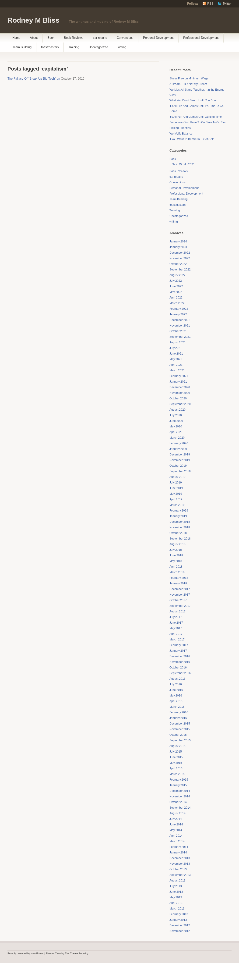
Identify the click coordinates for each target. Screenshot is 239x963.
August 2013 (177, 880)
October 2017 (178, 600)
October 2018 (178, 533)
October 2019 (178, 465)
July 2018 (175, 549)
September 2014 (180, 807)
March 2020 (177, 437)
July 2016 (175, 684)
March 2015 (177, 774)
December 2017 (179, 589)
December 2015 (179, 723)
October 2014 (178, 802)
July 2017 (175, 617)
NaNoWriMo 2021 (183, 164)
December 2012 (179, 925)
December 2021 (179, 320)
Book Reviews (73, 37)
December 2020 (179, 387)
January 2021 (178, 381)
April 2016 (176, 701)
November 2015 (179, 729)
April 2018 (176, 566)
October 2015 (178, 734)
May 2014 (175, 830)
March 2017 (177, 639)
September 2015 (180, 740)
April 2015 (176, 768)
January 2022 (178, 314)
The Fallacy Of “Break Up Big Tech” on (33, 78)
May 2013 (175, 897)
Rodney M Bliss (33, 20)
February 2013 (178, 914)
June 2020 (176, 421)
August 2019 (177, 477)
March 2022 (177, 303)
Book (50, 37)
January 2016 (178, 718)
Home (16, 37)
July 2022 (175, 280)
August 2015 (177, 746)
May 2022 (175, 292)
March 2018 (177, 572)
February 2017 (178, 645)
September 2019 (180, 471)
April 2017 (176, 634)
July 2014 (175, 819)
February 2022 (178, 308)
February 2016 (178, 712)
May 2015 (175, 762)
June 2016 (176, 690)
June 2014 (176, 824)
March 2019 (177, 505)
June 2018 (176, 555)
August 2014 (177, 813)
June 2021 (176, 353)
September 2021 (180, 336)
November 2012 (179, 931)
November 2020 (179, 392)
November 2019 (179, 460)
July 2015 (175, 751)
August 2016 (177, 678)
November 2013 (179, 863)
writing (122, 47)
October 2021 (178, 331)
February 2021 (178, 376)
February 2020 (178, 443)
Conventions (125, 37)
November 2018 (179, 527)
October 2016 (178, 667)
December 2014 (179, 790)
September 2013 (180, 875)
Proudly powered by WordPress (25, 953)
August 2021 (177, 342)
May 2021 (175, 359)
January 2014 (178, 852)
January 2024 (178, 241)
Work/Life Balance (181, 133)
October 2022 (178, 264)
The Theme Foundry (76, 953)
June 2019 (176, 488)
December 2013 (179, 858)
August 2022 (177, 275)
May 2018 (175, 561)
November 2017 (179, 594)
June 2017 (176, 622)
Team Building (22, 47)
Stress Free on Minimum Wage (188, 78)
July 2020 (175, 415)
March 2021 (177, 370)
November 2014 (179, 796)
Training (73, 47)
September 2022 (180, 269)
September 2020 (180, 404)
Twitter (227, 3)
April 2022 (176, 297)
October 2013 (178, 869)
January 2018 (178, 583)
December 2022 (179, 252)
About (34, 37)
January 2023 (178, 247)
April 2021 (176, 364)
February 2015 (178, 779)
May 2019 (175, 493)
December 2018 (179, 521)
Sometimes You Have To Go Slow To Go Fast (197, 122)
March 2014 (177, 841)
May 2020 (175, 426)
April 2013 (176, 903)
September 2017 (180, 606)
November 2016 (179, 662)
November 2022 (179, 258)
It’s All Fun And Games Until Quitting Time (195, 116)
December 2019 (179, 454)
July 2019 (175, 482)
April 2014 (176, 835)
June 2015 (176, 757)
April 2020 (176, 432)
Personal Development (158, 37)
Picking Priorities (180, 128)
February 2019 (178, 510)
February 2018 (178, 577)
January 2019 (178, 516)
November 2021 (179, 325)
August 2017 (177, 611)
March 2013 (177, 908)
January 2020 (178, 449)
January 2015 (178, 785)
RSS (210, 3)
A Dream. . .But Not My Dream (188, 84)
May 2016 (175, 695)
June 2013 (176, 891)
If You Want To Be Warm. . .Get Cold (191, 139)
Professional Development (201, 37)
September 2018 (180, 538)
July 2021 (175, 348)
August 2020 (177, 409)
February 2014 (178, 847)
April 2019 (176, 499)
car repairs (100, 37)
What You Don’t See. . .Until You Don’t (193, 100)
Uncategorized (98, 47)
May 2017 (175, 628)
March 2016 (177, 706)
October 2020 (178, 398)
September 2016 (180, 673)
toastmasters (50, 47)
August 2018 (177, 544)
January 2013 (178, 919)
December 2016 (179, 656)
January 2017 (178, 650)
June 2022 (176, 286)
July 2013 (175, 886)
